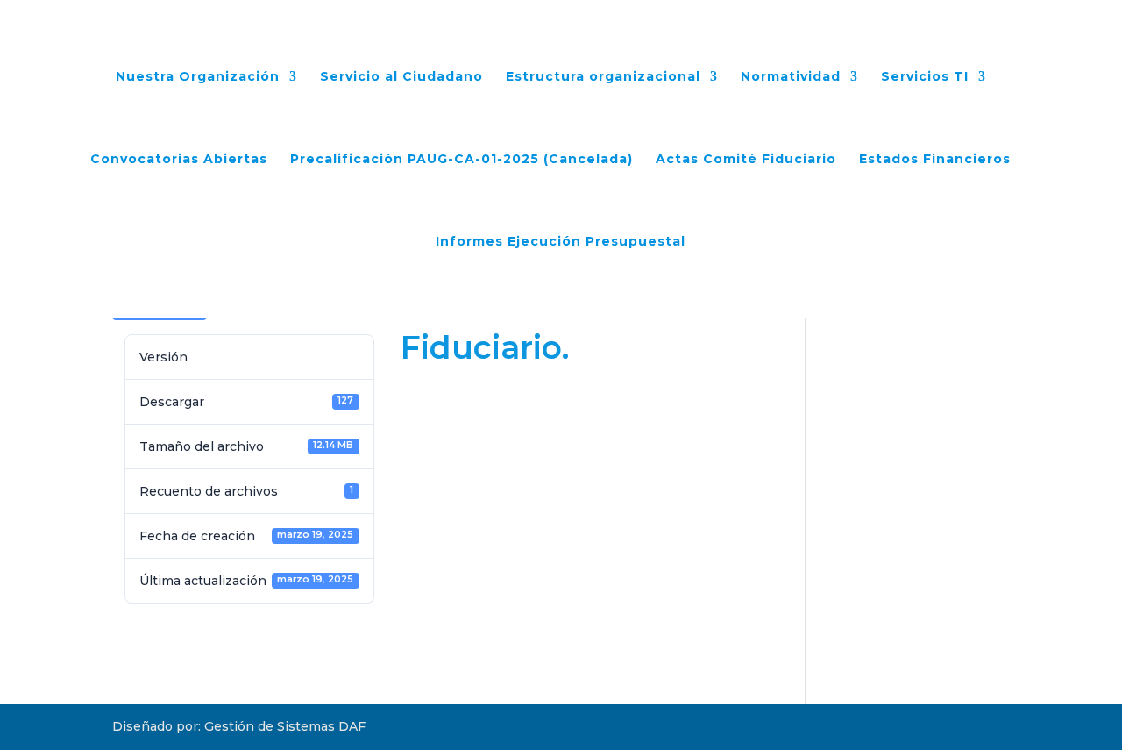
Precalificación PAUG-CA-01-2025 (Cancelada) (461, 160)
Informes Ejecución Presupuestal (560, 242)
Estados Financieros (935, 160)
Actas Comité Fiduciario (746, 160)
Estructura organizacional (603, 77)
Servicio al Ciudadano (401, 77)
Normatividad (791, 77)
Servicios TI (925, 77)
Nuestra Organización (198, 77)
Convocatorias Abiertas (178, 160)
